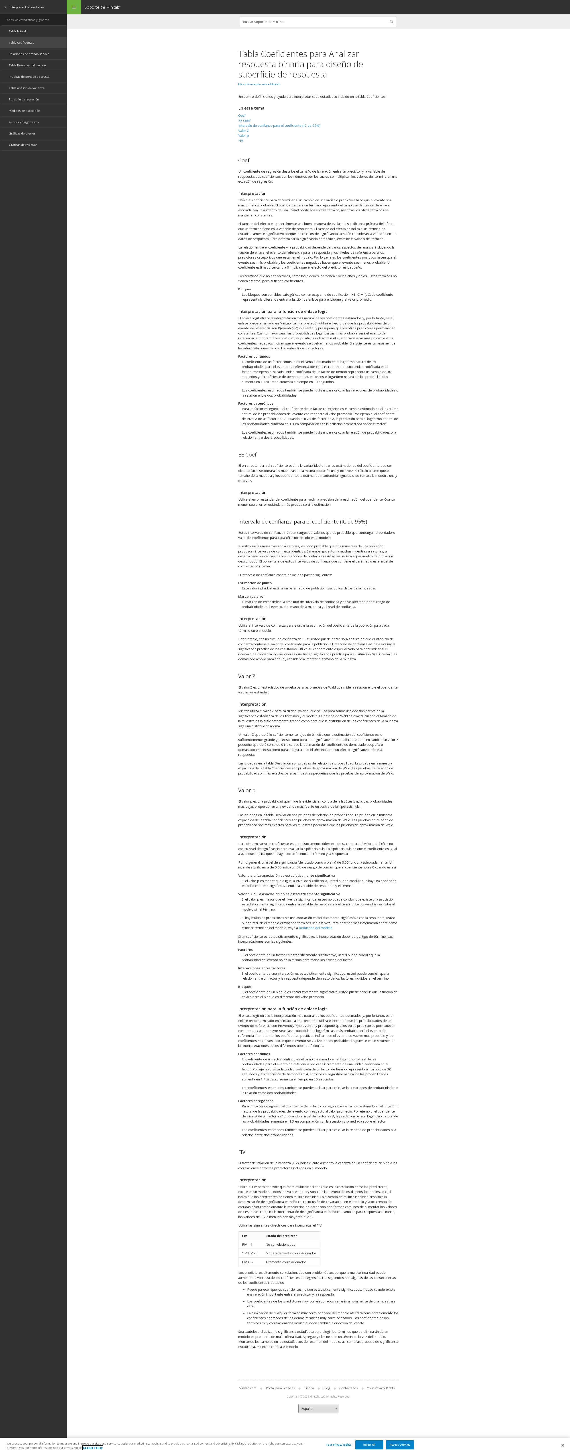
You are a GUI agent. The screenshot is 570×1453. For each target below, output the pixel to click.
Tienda (309, 1388)
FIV (240, 140)
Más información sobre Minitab (259, 84)
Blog (326, 1388)
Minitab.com (247, 1388)
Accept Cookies (400, 1445)
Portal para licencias (280, 1388)
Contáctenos (348, 1388)
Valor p (243, 135)
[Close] (563, 1445)
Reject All (369, 1445)
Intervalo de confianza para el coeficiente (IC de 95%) (279, 125)
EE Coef (244, 120)
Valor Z (243, 130)
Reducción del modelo (315, 927)
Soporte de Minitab (103, 7)
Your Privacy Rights (338, 1445)
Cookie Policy (92, 1448)
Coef (241, 115)
